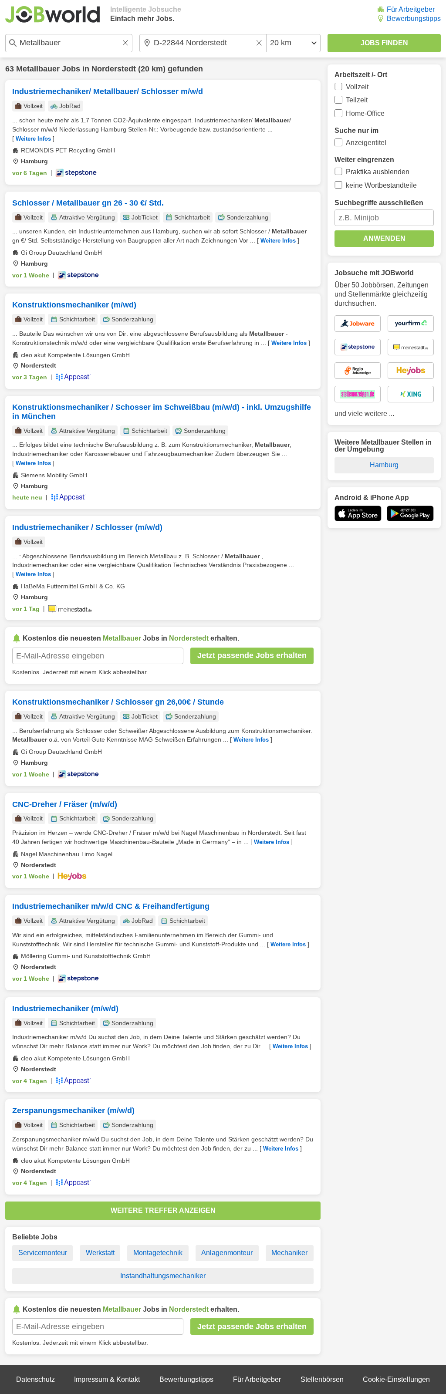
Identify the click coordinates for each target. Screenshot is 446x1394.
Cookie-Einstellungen (396, 1379)
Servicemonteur (42, 1252)
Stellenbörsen (322, 1379)
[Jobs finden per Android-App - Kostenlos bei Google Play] (410, 513)
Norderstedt (113, 68)
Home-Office (365, 113)
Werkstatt (100, 1252)
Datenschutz (35, 1379)
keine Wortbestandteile (381, 185)
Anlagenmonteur (227, 1252)
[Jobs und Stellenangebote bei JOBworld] (52, 14)
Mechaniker (289, 1252)
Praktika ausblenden (377, 172)
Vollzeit (357, 87)
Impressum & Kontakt (107, 1379)
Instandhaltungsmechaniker (163, 1275)
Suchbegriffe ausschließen (378, 202)
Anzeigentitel (366, 142)
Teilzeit (357, 100)
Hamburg (384, 465)
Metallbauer (38, 68)
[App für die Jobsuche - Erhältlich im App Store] (358, 513)
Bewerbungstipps (414, 18)
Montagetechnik (157, 1252)
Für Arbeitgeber (411, 9)
